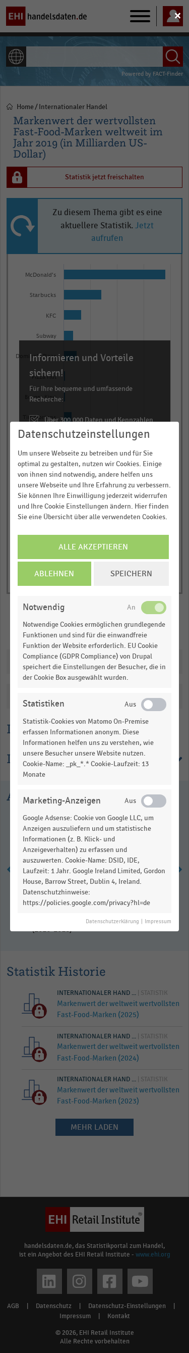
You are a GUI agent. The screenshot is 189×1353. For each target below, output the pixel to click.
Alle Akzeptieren (93, 547)
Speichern (131, 573)
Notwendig (44, 607)
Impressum (158, 922)
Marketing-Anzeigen (62, 800)
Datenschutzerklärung (112, 922)
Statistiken (44, 703)
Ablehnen (54, 573)
